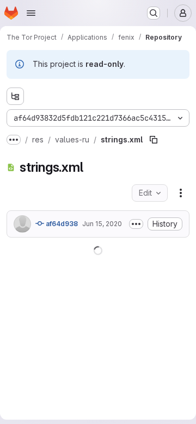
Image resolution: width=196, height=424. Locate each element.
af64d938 (61, 224)
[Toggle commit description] (21, 239)
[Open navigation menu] (31, 13)
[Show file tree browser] (15, 96)
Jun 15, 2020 (102, 224)
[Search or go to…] (153, 13)
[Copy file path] (153, 139)
